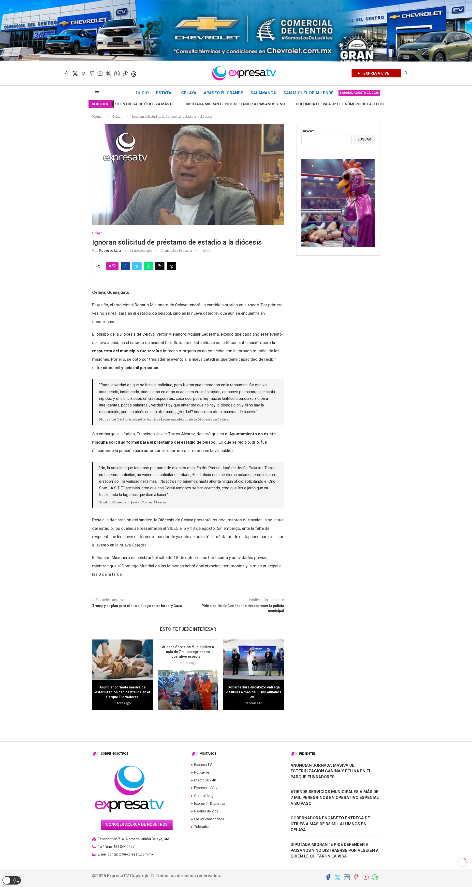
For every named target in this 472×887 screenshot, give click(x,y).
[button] (11, 880)
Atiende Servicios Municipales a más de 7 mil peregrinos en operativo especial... (188, 651)
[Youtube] (100, 74)
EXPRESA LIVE (376, 73)
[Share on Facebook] (125, 266)
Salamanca (263, 92)
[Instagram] (84, 74)
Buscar (307, 131)
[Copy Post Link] (159, 266)
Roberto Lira (110, 250)
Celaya (188, 92)
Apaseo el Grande (223, 92)
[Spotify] (109, 74)
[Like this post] (114, 266)
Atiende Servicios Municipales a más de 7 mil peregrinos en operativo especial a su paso (335, 797)
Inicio (142, 92)
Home (97, 116)
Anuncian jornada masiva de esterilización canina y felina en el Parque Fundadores (122, 692)
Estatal (165, 92)
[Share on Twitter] (137, 266)
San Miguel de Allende (308, 92)
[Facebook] (67, 74)
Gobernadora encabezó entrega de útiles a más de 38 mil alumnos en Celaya (330, 823)
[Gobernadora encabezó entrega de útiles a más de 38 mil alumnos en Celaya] (253, 659)
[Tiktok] (125, 74)
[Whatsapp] (117, 74)
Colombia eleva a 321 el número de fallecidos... (284, 104)
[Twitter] (75, 74)
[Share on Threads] (171, 266)
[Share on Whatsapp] (148, 266)
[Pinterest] (92, 74)
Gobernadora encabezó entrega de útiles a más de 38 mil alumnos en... (253, 692)
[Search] (405, 73)
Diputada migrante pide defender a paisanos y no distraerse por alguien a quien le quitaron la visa (335, 850)
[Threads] (134, 74)
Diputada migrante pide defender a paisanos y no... (177, 104)
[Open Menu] (97, 92)
